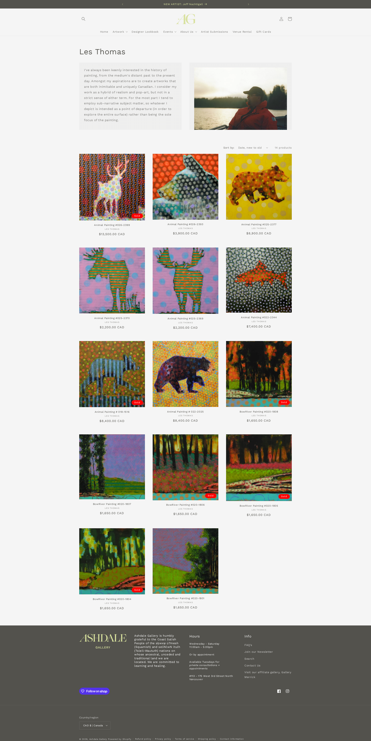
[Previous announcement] (122, 4)
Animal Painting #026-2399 (112, 225)
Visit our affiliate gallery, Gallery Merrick (267, 675)
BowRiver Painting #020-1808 (259, 411)
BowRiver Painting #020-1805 (259, 505)
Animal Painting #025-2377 (259, 224)
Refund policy (143, 739)
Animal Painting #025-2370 (112, 318)
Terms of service (184, 739)
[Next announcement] (248, 4)
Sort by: (228, 147)
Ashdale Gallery (98, 739)
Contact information (232, 739)
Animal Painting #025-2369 (185, 318)
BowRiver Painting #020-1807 (112, 504)
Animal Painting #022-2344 (259, 317)
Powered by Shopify (119, 739)
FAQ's (248, 645)
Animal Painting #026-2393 (185, 224)
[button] (83, 19)
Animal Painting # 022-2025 (185, 411)
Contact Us (252, 665)
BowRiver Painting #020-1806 (185, 504)
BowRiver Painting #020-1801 (185, 598)
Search (249, 658)
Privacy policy (163, 739)
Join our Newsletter (258, 651)
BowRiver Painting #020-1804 (112, 599)
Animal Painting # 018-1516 (112, 411)
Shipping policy (207, 739)
